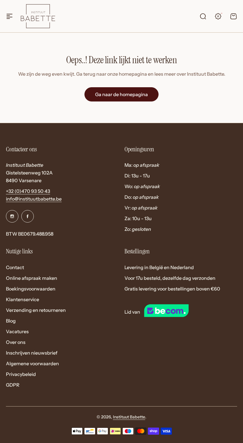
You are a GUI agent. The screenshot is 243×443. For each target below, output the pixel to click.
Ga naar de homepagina (121, 94)
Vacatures (17, 331)
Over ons (15, 342)
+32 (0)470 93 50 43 (28, 191)
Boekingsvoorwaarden (30, 289)
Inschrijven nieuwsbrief (31, 353)
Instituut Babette (129, 417)
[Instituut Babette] (38, 16)
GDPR (13, 385)
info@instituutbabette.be (34, 199)
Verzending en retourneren (36, 310)
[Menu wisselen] (9, 16)
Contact (15, 267)
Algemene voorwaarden (32, 363)
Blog (11, 321)
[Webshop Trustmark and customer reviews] (177, 311)
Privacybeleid (21, 374)
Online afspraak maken (31, 278)
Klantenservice (22, 299)
